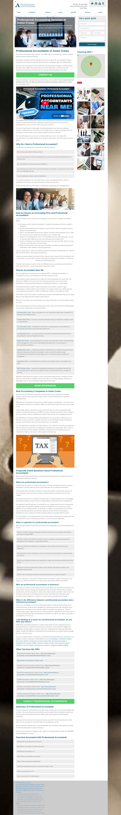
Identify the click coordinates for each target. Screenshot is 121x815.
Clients (100, 12)
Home (18, 12)
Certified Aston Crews (23, 350)
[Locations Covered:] (15, 1)
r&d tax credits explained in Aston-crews (29, 801)
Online (60, 12)
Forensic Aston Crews (23, 319)
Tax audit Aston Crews (23, 333)
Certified (73, 12)
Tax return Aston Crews (24, 326)
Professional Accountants (23, 782)
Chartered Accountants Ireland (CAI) (40, 641)
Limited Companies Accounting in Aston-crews (31, 805)
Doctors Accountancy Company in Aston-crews (31, 807)
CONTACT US (45, 75)
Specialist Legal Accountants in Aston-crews (30, 799)
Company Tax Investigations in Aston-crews (30, 798)
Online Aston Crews (23, 340)
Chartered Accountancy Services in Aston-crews (30, 784)
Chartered (32, 12)
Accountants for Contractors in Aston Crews (30, 660)
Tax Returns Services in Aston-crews (28, 794)
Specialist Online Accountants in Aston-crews (29, 788)
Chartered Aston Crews (24, 312)
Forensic (48, 12)
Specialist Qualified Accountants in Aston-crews (30, 790)
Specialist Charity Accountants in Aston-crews (30, 813)
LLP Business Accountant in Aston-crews (29, 811)
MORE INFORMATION (45, 385)
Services (87, 12)
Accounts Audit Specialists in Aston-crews (29, 796)
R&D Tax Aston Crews (23, 368)
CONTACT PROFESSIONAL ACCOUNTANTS (45, 701)
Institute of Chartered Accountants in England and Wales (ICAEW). (49, 645)
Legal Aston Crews (22, 361)
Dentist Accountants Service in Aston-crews (30, 809)
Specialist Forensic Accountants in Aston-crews (30, 786)
